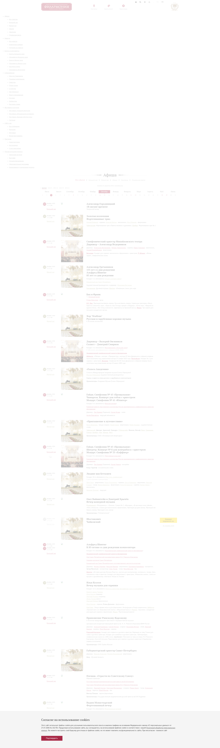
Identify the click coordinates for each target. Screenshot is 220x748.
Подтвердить (52, 738)
